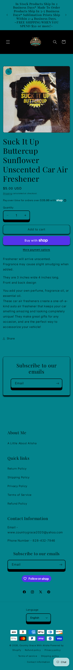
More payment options (36, 249)
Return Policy (16, 468)
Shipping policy (50, 656)
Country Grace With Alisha (34, 645)
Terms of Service (19, 495)
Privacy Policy (17, 486)
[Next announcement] (66, 15)
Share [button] (11, 338)
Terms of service (27, 656)
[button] (8, 42)
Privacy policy (52, 650)
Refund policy (33, 650)
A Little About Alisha (21, 443)
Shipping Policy (18, 477)
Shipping (7, 193)
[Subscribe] (57, 383)
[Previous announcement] (7, 15)
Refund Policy (17, 503)
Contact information (38, 662)
